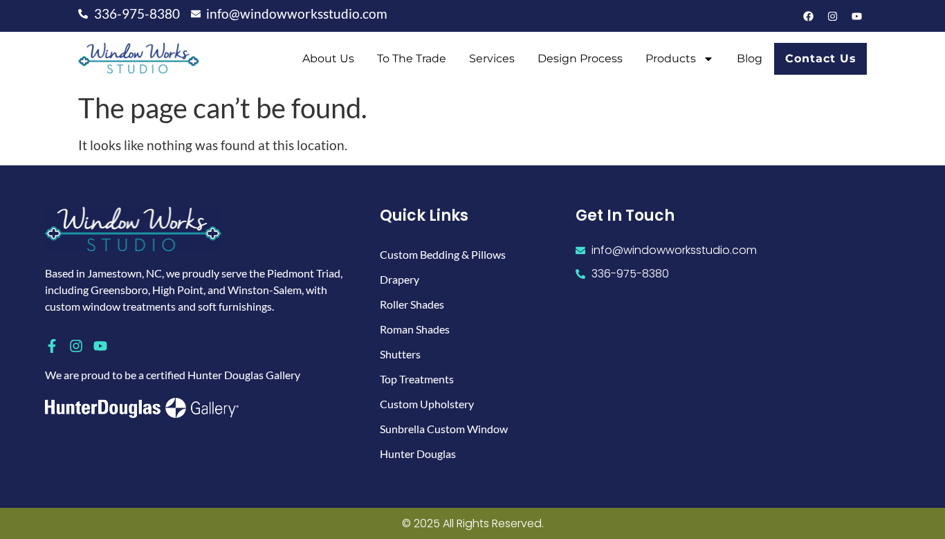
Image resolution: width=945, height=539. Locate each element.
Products (670, 58)
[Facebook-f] (52, 346)
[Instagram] (832, 16)
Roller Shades (412, 304)
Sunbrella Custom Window (444, 428)
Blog (749, 58)
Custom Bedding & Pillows (443, 254)
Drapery (399, 279)
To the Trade (411, 58)
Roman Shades (415, 329)
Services (492, 58)
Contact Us (820, 58)
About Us (328, 58)
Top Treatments (417, 378)
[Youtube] (856, 16)
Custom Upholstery (427, 403)
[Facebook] (808, 16)
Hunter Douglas (418, 453)
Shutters (400, 353)
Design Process (580, 58)
